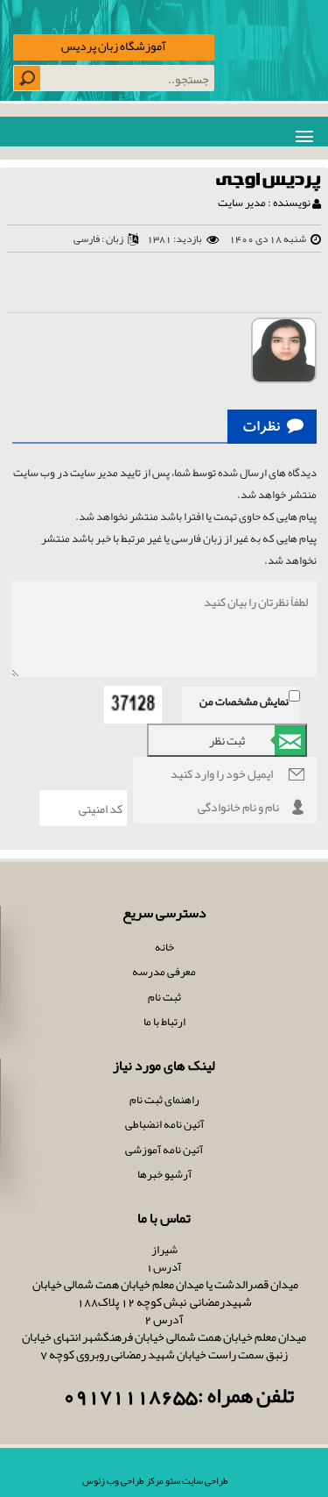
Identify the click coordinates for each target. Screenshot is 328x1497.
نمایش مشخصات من (244, 701)
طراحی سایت (204, 1480)
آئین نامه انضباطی (164, 1124)
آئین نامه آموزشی (164, 1149)
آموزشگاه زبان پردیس (113, 45)
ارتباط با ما (164, 1021)
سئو (172, 1480)
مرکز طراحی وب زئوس (123, 1480)
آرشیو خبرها (164, 1174)
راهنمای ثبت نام (164, 1099)
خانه (164, 947)
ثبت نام (164, 997)
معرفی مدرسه (164, 971)
